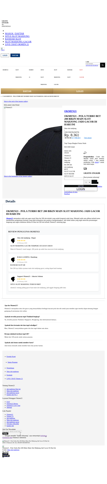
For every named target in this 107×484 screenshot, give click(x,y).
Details (10, 201)
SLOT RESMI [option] (69, 174)
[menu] (43, 77)
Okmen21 (9, 218)
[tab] (10, 201)
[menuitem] (5, 70)
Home (4, 96)
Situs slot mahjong (17, 36)
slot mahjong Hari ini (13, 389)
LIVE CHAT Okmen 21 (17, 44)
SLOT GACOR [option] (69, 171)
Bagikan (67, 194)
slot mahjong (11, 418)
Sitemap (9, 407)
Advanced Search (92, 65)
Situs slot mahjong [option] (67, 161)
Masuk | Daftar (14, 33)
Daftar (15, 55)
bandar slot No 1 (12, 395)
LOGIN (79, 91)
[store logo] (2, 50)
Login (5, 55)
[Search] (102, 65)
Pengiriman (10, 368)
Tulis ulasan (88, 138)
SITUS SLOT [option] (69, 176)
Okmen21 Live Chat (13, 405)
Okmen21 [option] (67, 156)
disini (96, 162)
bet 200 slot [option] (68, 165)
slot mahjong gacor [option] (68, 168)
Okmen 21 (10, 416)
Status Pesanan (12, 362)
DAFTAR (27, 91)
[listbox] (74, 166)
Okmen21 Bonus (12, 404)
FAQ (8, 402)
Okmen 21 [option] (67, 158)
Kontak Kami (11, 356)
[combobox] (96, 64)
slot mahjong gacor (18, 41)
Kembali (9, 375)
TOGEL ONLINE (13, 424)
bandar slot (13, 39)
